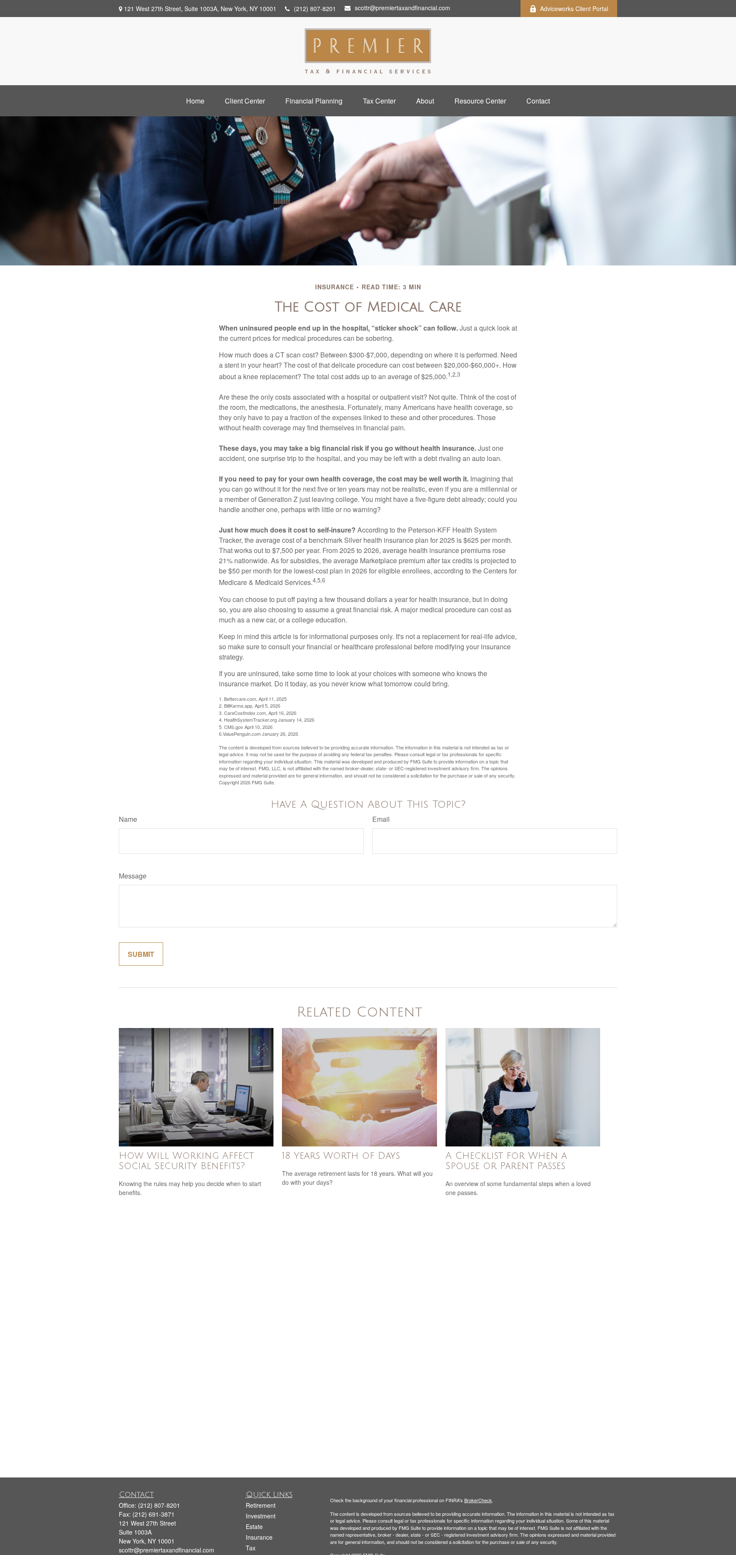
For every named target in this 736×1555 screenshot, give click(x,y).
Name (128, 819)
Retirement (261, 1505)
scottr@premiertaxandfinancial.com (402, 7)
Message (133, 876)
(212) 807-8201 (315, 8)
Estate (254, 1526)
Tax (251, 1547)
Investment (261, 1516)
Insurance (259, 1537)
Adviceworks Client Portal (574, 8)
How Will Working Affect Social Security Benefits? (186, 1161)
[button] (195, 100)
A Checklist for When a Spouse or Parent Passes (506, 1161)
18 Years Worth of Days (341, 1156)
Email (381, 819)
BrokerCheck (478, 1500)
